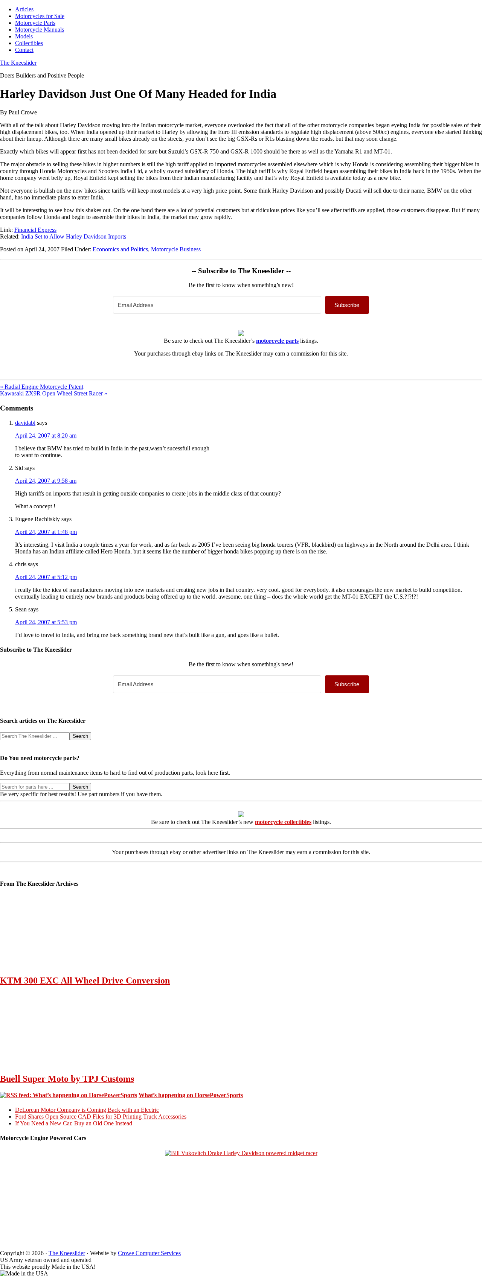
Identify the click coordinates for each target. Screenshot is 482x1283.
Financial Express (35, 230)
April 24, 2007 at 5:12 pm (46, 577)
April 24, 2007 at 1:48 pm (46, 532)
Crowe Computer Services (149, 1253)
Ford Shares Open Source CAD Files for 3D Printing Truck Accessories (100, 1116)
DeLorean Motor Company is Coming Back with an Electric (87, 1110)
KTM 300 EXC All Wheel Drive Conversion (85, 980)
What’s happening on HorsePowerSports (191, 1095)
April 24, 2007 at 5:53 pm (46, 622)
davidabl (25, 423)
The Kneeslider (18, 62)
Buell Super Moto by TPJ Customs (67, 1079)
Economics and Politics (120, 249)
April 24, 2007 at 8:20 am (45, 435)
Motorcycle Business (176, 249)
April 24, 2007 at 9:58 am (45, 480)
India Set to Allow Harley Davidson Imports (73, 236)
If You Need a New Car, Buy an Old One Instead (73, 1123)
